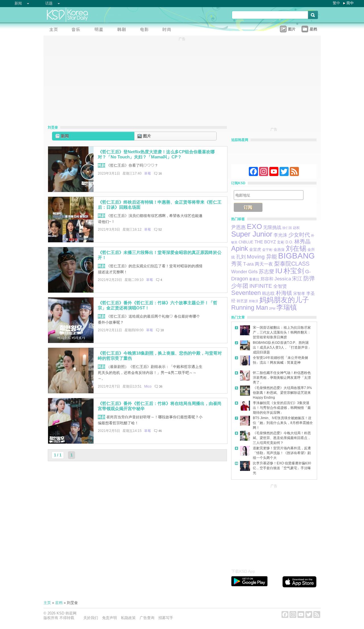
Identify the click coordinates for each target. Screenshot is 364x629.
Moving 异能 (262, 257)
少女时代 (299, 235)
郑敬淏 (253, 301)
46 (160, 431)
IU (278, 271)
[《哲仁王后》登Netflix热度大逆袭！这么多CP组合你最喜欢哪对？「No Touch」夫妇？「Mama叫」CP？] (71, 191)
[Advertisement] (274, 524)
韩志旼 (268, 293)
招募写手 (165, 618)
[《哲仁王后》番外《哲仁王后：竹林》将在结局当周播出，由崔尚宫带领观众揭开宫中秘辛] (71, 442)
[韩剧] (123, 30)
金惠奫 (279, 250)
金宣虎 (255, 249)
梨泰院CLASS (291, 263)
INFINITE (260, 286)
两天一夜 (264, 263)
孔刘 (241, 257)
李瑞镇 (286, 307)
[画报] (168, 30)
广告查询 (147, 618)
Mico (148, 386)
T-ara (248, 264)
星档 (59, 603)
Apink (239, 248)
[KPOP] (77, 30)
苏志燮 (266, 271)
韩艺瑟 (242, 301)
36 (160, 386)
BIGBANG (296, 255)
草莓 (147, 173)
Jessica (282, 279)
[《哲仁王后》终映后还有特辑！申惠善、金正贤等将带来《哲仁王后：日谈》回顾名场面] (71, 241)
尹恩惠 (238, 227)
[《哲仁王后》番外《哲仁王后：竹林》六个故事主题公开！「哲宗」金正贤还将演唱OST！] (71, 342)
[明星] (100, 30)
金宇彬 (267, 250)
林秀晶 (302, 242)
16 (160, 173)
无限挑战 (272, 227)
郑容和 (266, 279)
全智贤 (280, 286)
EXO (254, 226)
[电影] (146, 30)
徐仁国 (287, 227)
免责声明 (109, 618)
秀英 (236, 264)
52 (160, 229)
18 (162, 330)
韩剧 (101, 165)
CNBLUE (246, 242)
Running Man (249, 307)
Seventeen (246, 292)
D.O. (289, 242)
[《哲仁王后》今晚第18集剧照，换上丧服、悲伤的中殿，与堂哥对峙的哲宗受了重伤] (71, 392)
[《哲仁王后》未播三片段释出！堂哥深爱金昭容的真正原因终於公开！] (71, 291)
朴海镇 (284, 293)
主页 (47, 603)
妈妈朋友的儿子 (284, 300)
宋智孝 (299, 293)
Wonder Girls (244, 271)
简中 (350, 3)
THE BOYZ (265, 241)
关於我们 (90, 618)
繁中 (336, 3)
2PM (272, 308)
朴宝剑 (294, 271)
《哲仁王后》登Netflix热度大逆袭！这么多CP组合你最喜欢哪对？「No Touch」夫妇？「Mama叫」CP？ (156, 154)
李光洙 (280, 235)
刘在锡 (296, 248)
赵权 (296, 228)
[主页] (55, 30)
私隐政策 (128, 618)
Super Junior (251, 234)
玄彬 (280, 242)
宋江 (297, 279)
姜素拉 (254, 279)
